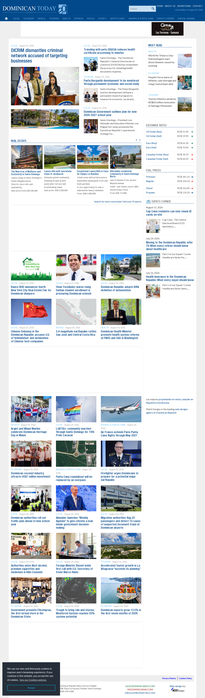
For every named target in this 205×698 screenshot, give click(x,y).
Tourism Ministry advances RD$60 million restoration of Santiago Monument (162, 102)
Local (16, 18)
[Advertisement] (76, 29)
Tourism (54, 18)
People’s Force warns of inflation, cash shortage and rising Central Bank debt (162, 81)
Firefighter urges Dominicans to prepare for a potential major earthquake (119, 476)
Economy (28, 18)
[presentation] (136, 140)
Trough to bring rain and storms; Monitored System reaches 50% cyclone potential (75, 613)
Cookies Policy (185, 678)
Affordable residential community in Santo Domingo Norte (124, 174)
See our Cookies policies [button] (33, 680)
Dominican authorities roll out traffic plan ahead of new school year (30, 521)
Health (66, 18)
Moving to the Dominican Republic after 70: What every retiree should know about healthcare (169, 246)
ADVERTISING (184, 6)
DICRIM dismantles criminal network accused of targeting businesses (39, 56)
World (41, 18)
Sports (102, 18)
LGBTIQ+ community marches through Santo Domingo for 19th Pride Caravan (75, 432)
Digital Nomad (186, 18)
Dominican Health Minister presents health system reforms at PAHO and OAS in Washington (120, 335)
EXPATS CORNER (161, 201)
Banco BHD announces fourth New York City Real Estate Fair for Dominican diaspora (31, 290)
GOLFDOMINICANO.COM (140, 686)
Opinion (78, 18)
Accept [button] (31, 688)
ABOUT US (170, 6)
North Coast (117, 18)
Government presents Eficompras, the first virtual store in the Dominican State (31, 613)
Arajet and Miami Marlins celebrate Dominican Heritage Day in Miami (29, 432)
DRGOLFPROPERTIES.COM (140, 692)
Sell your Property (132, 201)
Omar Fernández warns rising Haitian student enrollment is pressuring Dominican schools (73, 290)
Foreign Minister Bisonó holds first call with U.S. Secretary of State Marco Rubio (74, 569)
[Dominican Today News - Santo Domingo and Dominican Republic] (35, 9)
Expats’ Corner (165, 18)
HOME (160, 6)
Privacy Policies (169, 678)
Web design (176, 686)
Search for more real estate (107, 201)
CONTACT (198, 6)
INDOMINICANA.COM (140, 689)
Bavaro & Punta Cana (141, 18)
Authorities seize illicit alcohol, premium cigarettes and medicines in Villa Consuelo (29, 569)
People (91, 18)
